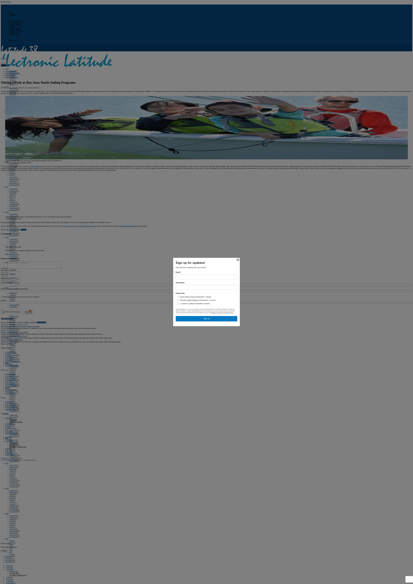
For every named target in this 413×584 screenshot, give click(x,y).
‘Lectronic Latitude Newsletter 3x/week (195, 303)
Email (178, 272)
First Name (180, 283)
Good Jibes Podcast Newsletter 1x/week (195, 297)
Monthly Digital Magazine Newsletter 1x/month (198, 300)
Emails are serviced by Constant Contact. (222, 312)
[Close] (238, 259)
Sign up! (206, 319)
